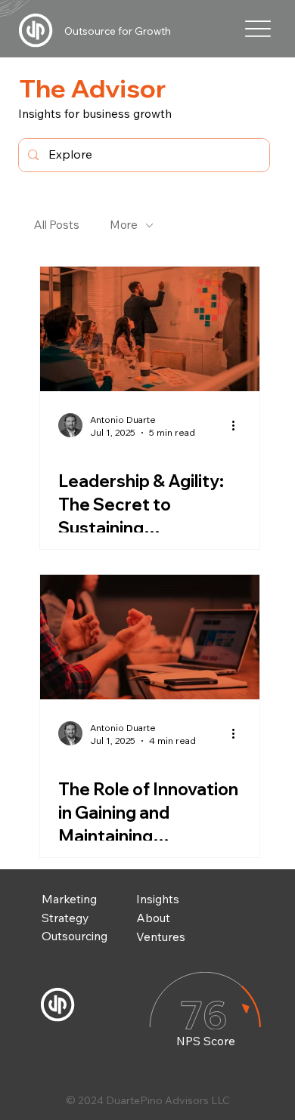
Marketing (69, 898)
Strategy (65, 917)
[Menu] (258, 28)
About (153, 917)
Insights (157, 898)
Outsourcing (74, 935)
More (124, 225)
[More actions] (239, 425)
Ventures (160, 936)
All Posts (56, 225)
